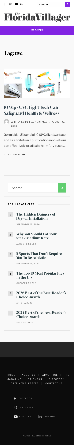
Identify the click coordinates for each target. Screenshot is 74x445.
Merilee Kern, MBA (36, 122)
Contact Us (54, 383)
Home (11, 375)
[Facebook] (5, 5)
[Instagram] (11, 5)
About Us (29, 375)
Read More (15, 154)
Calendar (35, 379)
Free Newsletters (25, 383)
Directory (56, 379)
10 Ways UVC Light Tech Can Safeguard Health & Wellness (31, 110)
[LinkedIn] (21, 5)
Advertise (50, 375)
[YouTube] (16, 5)
